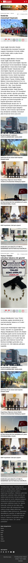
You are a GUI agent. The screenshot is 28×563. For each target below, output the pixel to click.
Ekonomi (2, 541)
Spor (2, 534)
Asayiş (12, 253)
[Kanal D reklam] (14, 7)
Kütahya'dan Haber (5, 13)
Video (2, 536)
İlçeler (2, 532)
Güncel (12, 13)
